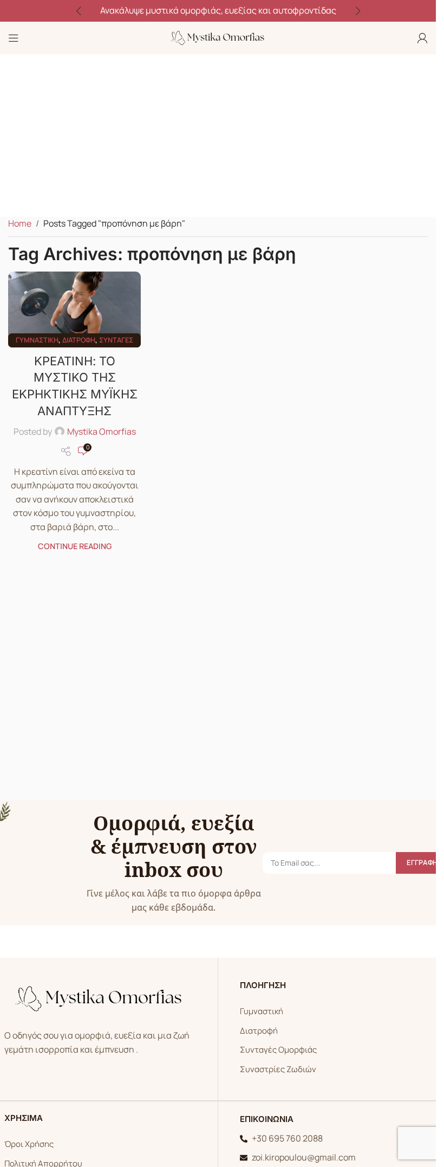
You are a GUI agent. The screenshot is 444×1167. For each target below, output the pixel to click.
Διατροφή (78, 340)
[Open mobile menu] (13, 38)
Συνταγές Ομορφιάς (278, 1049)
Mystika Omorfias (101, 431)
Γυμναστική (37, 340)
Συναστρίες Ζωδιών (278, 1069)
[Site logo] (218, 37)
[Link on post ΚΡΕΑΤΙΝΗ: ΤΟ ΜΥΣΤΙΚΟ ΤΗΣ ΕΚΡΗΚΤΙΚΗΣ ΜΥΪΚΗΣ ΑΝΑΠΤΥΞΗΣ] (74, 306)
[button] (78, 11)
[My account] (422, 38)
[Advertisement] (222, 135)
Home (19, 223)
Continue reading (75, 546)
